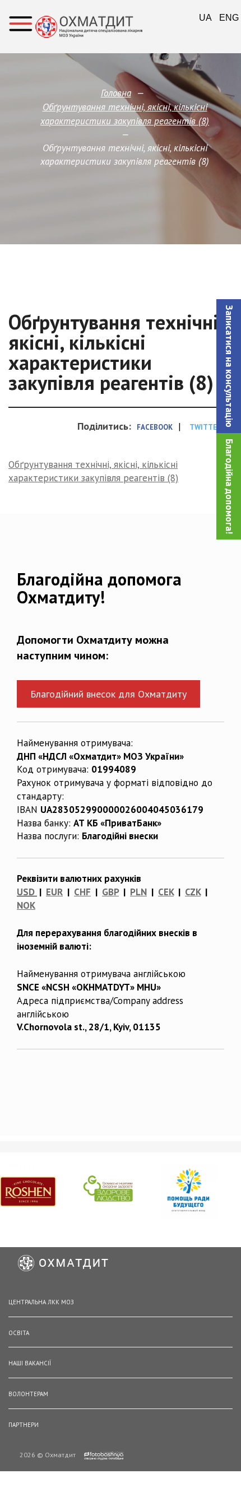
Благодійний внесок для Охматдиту (108, 693)
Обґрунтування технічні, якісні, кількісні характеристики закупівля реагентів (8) (93, 471)
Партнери (23, 1425)
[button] (228, 366)
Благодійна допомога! (229, 486)
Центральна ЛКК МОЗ (41, 1302)
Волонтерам (28, 1394)
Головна (116, 93)
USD (26, 892)
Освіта (18, 1333)
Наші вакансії (29, 1363)
